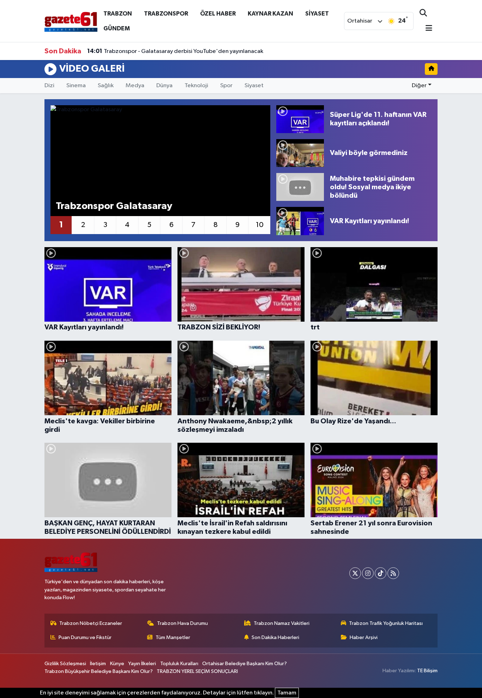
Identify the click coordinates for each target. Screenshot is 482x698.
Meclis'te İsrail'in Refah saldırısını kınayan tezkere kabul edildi (232, 527)
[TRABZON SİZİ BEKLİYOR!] (241, 284)
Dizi (49, 86)
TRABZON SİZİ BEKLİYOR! (218, 327)
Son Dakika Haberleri (275, 637)
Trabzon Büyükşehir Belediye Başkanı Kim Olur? (98, 671)
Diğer (419, 86)
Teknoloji (196, 86)
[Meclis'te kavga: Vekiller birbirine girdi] (107, 378)
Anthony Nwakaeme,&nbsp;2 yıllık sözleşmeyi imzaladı (235, 425)
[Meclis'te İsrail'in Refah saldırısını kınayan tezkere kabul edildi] (241, 480)
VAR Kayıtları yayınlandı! (84, 327)
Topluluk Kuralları (179, 663)
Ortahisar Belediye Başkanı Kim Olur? (244, 663)
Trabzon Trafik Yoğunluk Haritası (386, 623)
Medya (135, 86)
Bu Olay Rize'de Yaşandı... (353, 421)
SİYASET (317, 14)
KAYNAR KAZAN (270, 14)
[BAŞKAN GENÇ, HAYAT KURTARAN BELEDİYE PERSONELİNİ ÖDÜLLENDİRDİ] (107, 480)
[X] (355, 573)
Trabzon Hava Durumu (182, 623)
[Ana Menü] (426, 28)
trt (315, 327)
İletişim (98, 663)
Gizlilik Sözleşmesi (65, 663)
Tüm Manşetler (173, 637)
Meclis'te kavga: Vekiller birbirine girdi (99, 425)
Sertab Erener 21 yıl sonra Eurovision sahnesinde (371, 527)
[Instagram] (368, 573)
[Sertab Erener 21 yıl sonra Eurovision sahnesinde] (374, 480)
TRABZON (117, 14)
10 (260, 224)
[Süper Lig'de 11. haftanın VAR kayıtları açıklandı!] (300, 119)
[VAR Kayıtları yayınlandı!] (300, 221)
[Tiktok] (380, 573)
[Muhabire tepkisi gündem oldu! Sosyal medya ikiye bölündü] (300, 187)
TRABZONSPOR (166, 14)
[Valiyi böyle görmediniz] (300, 153)
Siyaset (254, 86)
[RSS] (393, 573)
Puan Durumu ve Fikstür (85, 637)
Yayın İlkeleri (142, 663)
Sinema (76, 86)
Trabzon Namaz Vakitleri (281, 623)
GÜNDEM (116, 28)
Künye (117, 663)
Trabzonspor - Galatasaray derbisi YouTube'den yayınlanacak (175, 51)
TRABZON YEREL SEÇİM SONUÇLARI (197, 671)
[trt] (374, 284)
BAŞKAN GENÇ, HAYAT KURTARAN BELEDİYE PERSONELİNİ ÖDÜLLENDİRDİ (107, 527)
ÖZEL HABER (218, 14)
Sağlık (106, 86)
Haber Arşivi (364, 637)
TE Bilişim (427, 670)
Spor (226, 86)
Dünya (164, 86)
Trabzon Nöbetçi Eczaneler (90, 623)
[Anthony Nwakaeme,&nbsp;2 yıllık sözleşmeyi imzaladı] (241, 378)
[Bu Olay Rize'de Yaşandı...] (374, 378)
